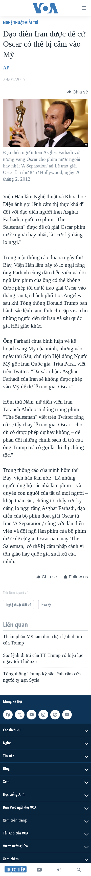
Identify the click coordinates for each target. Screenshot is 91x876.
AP (6, 68)
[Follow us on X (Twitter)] (20, 714)
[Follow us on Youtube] (31, 714)
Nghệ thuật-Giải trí (20, 22)
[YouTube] (39, 869)
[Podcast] (55, 714)
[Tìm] (78, 869)
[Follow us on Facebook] (8, 714)
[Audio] (59, 869)
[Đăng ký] (67, 714)
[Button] (77, 92)
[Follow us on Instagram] (43, 714)
